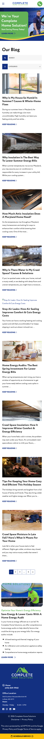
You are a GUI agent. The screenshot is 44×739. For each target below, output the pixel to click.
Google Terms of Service (26, 729)
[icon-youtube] (14, 709)
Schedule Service (22, 736)
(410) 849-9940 (12, 688)
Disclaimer (15, 719)
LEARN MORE (7, 657)
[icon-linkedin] (10, 709)
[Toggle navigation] (3, 3)
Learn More (7, 33)
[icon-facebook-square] (3, 709)
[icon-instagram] (7, 709)
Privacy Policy (27, 719)
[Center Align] (5, 58)
